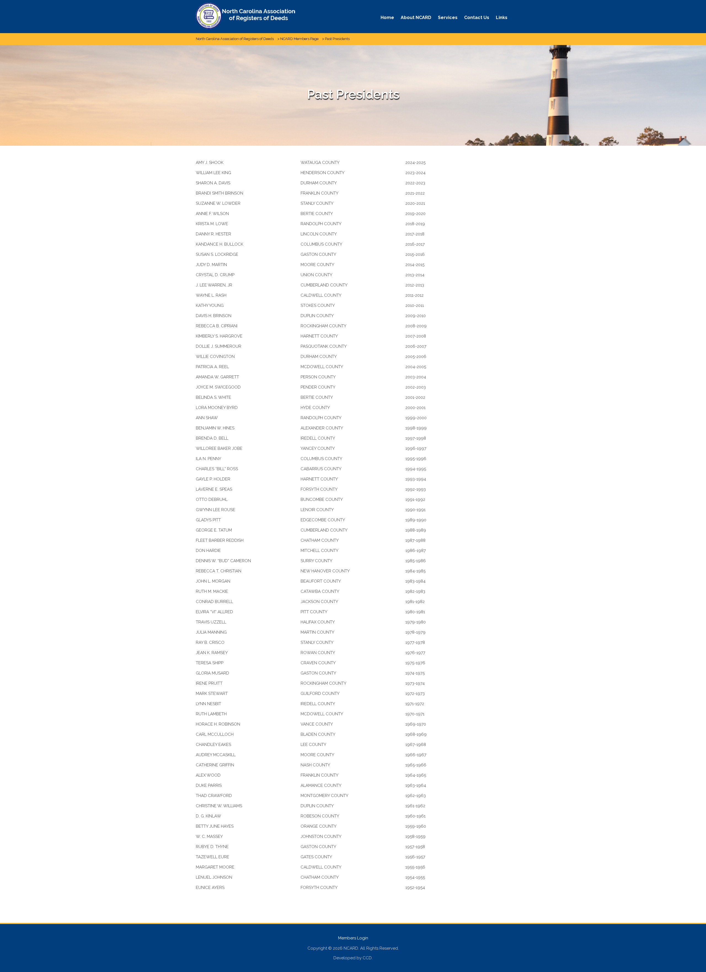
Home (387, 17)
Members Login (353, 938)
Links (501, 17)
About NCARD (416, 17)
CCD (367, 957)
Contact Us (476, 17)
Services (448, 17)
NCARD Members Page (299, 39)
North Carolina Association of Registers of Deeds (235, 39)
